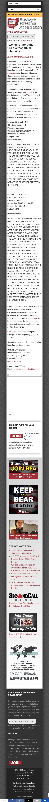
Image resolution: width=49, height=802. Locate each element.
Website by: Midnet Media (24, 796)
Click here (11, 332)
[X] (28, 800)
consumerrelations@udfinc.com (26, 369)
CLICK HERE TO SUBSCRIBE (21, 37)
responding (27, 92)
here (30, 40)
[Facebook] (12, 800)
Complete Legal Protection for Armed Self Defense (24, 604)
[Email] (37, 800)
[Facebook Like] (20, 800)
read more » (37, 14)
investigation (12, 73)
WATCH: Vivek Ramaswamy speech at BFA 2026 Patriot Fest (21, 14)
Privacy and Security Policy (24, 792)
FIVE (35, 106)
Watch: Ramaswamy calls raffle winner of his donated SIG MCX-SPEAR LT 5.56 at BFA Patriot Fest (25, 568)
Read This (25, 606)
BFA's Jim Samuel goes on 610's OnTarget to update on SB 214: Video (24, 576)
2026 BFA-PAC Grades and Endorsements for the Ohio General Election (25, 585)
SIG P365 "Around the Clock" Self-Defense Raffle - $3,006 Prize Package (25, 559)
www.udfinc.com (14, 361)
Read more (25, 716)
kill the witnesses (34, 318)
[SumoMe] (45, 800)
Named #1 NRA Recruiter (19, 634)
